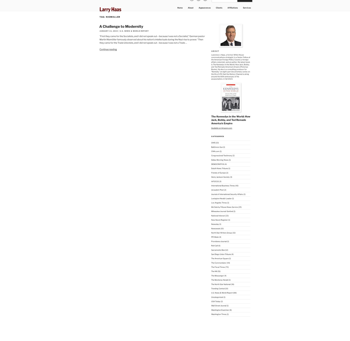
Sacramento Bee (218, 250)
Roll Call (214, 246)
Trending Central (218, 289)
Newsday (215, 224)
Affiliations (233, 8)
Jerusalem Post (217, 190)
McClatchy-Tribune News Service (224, 207)
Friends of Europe (218, 173)
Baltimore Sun (217, 147)
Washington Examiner (220, 310)
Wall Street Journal (218, 306)
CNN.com (215, 151)
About (190, 8)
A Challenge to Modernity (121, 26)
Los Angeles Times (219, 203)
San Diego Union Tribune (221, 254)
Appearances (205, 8)
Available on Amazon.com (221, 128)
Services (247, 8)
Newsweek (215, 229)
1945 (213, 143)
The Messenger (217, 276)
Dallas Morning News (219, 160)
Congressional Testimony (221, 156)
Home (180, 8)
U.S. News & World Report (134, 31)
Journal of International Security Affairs (227, 194)
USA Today (215, 301)
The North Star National (221, 284)
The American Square (220, 258)
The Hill (214, 271)
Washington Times (218, 314)
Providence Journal (219, 241)
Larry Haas (110, 9)
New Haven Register (219, 220)
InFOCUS (215, 181)
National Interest (218, 216)
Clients (219, 8)
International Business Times (223, 186)
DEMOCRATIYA (217, 164)
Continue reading (108, 49)
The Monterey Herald (219, 280)
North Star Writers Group (221, 233)
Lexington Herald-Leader (221, 198)
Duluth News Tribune (219, 168)
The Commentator (218, 263)
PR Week (215, 237)
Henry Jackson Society (220, 177)
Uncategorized (217, 297)
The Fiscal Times (218, 267)
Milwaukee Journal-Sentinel (222, 211)
